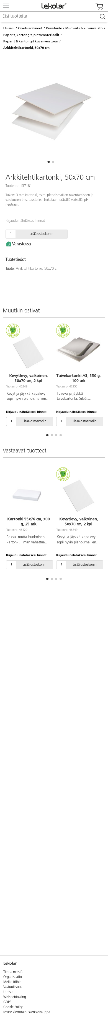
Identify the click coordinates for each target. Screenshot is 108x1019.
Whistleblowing (14, 997)
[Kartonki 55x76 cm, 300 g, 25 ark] (28, 492)
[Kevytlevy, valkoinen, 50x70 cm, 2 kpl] (28, 349)
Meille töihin (12, 982)
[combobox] (54, 16)
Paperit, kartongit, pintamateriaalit (31, 35)
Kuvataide (54, 28)
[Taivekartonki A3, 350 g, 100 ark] (78, 349)
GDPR (7, 1002)
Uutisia (8, 992)
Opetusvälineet (30, 28)
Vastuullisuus (12, 987)
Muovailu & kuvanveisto (84, 28)
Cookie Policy (12, 1007)
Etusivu (8, 28)
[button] (48, 162)
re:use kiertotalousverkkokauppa (26, 1012)
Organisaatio (12, 977)
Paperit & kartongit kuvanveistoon (30, 41)
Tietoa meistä (12, 972)
